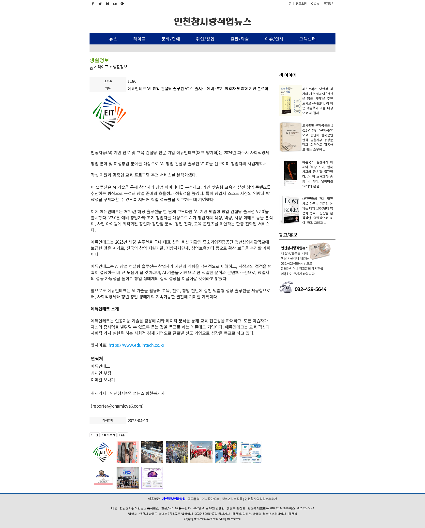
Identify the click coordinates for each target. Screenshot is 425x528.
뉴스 (113, 39)
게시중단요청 (211, 498)
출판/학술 (239, 39)
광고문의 (194, 498)
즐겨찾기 (328, 3)
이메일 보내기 (105, 379)
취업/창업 (205, 39)
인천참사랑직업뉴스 (212, 21)
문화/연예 (171, 39)
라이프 (139, 39)
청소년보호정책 (232, 498)
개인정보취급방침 (174, 498)
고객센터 (307, 39)
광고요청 (301, 3)
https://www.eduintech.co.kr (136, 345)
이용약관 (154, 498)
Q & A (315, 3)
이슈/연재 (274, 39)
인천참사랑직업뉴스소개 (261, 498)
